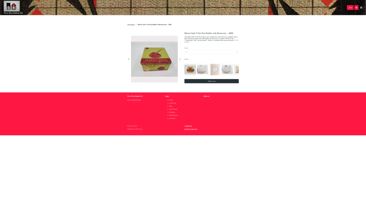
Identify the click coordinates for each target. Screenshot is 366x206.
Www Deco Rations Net (13, 13)
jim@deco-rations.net (190, 129)
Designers (172, 112)
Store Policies (173, 109)
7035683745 (188, 126)
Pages (167, 96)
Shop (170, 106)
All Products (131, 24)
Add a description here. (134, 100)
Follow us (206, 96)
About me (172, 118)
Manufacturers (173, 115)
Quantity (186, 48)
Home (171, 100)
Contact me (172, 103)
